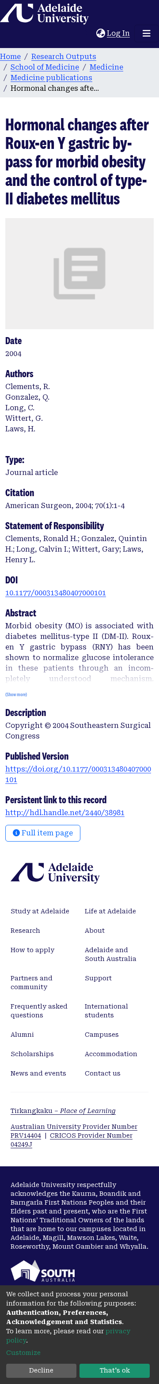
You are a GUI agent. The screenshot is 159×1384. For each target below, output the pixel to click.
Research (25, 930)
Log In (119, 33)
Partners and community (32, 983)
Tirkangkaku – (63, 1110)
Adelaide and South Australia (110, 954)
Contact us (103, 1073)
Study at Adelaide (40, 911)
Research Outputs (63, 56)
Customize (23, 1352)
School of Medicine (45, 67)
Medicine (106, 67)
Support (98, 978)
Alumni (22, 1034)
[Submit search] (89, 33)
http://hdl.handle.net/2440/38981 (65, 813)
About (95, 930)
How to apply (32, 950)
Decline (41, 1370)
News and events (38, 1073)
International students (106, 1011)
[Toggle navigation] (146, 33)
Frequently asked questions (39, 1011)
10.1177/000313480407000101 (55, 593)
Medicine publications (51, 78)
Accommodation (111, 1053)
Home (10, 56)
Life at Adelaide (110, 911)
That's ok (115, 1370)
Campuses (102, 1034)
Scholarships (32, 1053)
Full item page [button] (46, 833)
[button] (100, 33)
